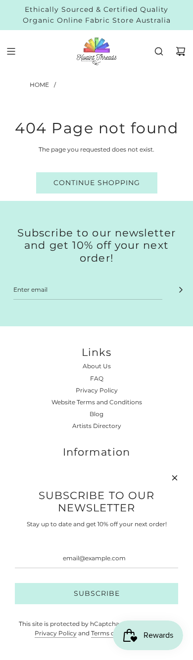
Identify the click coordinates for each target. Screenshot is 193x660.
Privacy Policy (56, 633)
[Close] (175, 478)
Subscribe (97, 593)
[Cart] (181, 51)
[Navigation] (11, 51)
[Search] (159, 51)
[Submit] (181, 290)
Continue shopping (96, 182)
